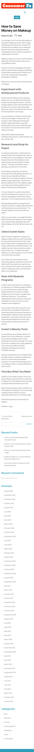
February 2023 (9, 528)
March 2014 (8, 693)
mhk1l (20, 36)
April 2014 (7, 689)
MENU (17, 17)
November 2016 (9, 606)
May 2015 (7, 656)
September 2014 (10, 672)
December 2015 (9, 648)
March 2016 (8, 639)
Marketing (7, 730)
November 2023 (9, 499)
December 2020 (10, 561)
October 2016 (9, 611)
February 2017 (9, 594)
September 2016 (10, 615)
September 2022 (10, 536)
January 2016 (8, 644)
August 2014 (8, 677)
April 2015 (7, 660)
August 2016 (8, 619)
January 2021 (8, 557)
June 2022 (8, 545)
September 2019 (10, 582)
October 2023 (9, 503)
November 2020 (10, 565)
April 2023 (7, 520)
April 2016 (7, 635)
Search (29, 424)
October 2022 (9, 532)
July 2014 (7, 681)
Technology (8, 739)
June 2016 (7, 627)
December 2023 (9, 495)
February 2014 (9, 697)
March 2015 (8, 664)
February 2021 (9, 553)
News (11, 406)
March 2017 (8, 590)
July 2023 (7, 512)
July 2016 (7, 623)
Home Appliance (10, 726)
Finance (7, 722)
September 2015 (10, 652)
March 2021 (8, 549)
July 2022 (7, 540)
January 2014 (8, 701)
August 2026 (8, 491)
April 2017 (7, 586)
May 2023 (7, 516)
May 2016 (7, 631)
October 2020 (9, 569)
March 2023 (8, 524)
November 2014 (9, 668)
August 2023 (8, 508)
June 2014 (7, 685)
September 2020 (10, 573)
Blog (5, 714)
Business (7, 718)
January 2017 (8, 598)
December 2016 (9, 602)
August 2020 (8, 578)
